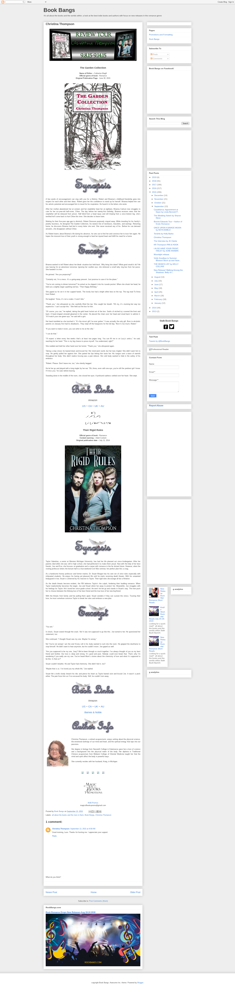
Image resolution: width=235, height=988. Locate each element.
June (156, 284)
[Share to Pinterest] (100, 811)
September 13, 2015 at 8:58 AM (82, 829)
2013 (154, 311)
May (156, 288)
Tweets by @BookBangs (159, 341)
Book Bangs (59, 10)
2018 (154, 181)
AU (102, 406)
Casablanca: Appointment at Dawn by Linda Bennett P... (166, 211)
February (158, 299)
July (156, 281)
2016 (154, 188)
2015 (154, 192)
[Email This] (90, 811)
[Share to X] (95, 811)
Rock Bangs (154, 39)
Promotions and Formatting (161, 35)
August (157, 277)
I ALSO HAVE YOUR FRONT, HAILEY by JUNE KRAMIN (166, 249)
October (158, 203)
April (156, 292)
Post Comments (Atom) (98, 901)
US (84, 406)
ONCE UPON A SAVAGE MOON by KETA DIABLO (167, 229)
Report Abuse (156, 405)
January (158, 303)
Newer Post (51, 892)
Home (94, 892)
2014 (154, 308)
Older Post (135, 892)
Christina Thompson (103, 815)
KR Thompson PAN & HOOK (166, 245)
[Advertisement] (169, 453)
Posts (155, 54)
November (159, 199)
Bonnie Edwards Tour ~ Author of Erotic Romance (168, 222)
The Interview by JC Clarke (165, 241)
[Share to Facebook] (97, 811)
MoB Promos (93, 803)
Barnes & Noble (93, 712)
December (159, 195)
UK (96, 406)
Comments (157, 58)
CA (90, 406)
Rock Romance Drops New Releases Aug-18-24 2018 (70, 912)
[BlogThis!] (92, 811)
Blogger (140, 983)
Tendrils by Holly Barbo (164, 234)
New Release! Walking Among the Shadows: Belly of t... (168, 271)
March (157, 296)
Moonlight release (161, 254)
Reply (54, 836)
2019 (154, 177)
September (159, 206)
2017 (154, 185)
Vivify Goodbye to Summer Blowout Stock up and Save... (167, 259)
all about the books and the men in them (68, 815)
